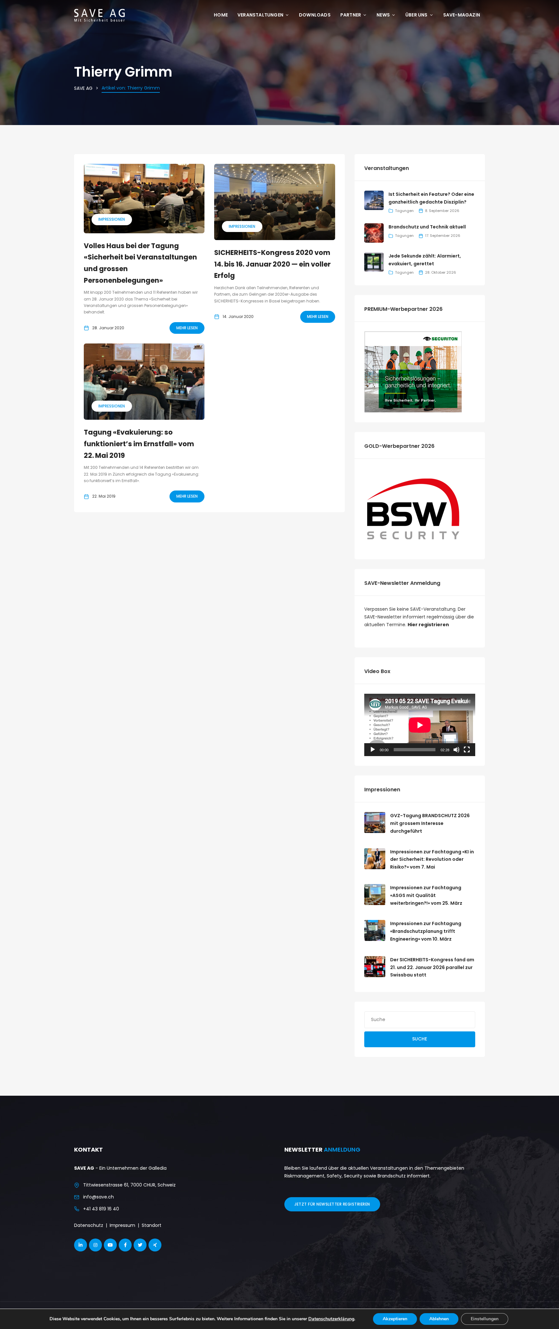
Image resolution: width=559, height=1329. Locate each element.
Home (221, 15)
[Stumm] (456, 749)
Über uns (416, 15)
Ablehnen (439, 1319)
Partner (350, 15)
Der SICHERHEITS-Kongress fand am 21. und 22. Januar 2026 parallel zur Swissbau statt (432, 967)
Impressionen (111, 219)
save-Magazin (461, 15)
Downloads (315, 15)
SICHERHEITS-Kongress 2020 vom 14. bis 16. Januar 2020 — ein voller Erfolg (272, 264)
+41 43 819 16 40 (101, 1209)
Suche (419, 1039)
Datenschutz (88, 1225)
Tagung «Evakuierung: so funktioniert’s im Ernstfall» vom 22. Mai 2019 (139, 443)
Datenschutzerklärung (331, 1319)
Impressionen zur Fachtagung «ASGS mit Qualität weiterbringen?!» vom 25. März (426, 895)
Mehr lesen (187, 328)
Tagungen (404, 210)
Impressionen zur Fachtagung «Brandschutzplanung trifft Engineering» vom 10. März (425, 931)
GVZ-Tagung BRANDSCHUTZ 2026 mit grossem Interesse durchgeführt (430, 823)
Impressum (122, 1225)
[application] (419, 725)
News (383, 15)
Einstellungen (485, 1319)
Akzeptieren (395, 1319)
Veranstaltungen (260, 15)
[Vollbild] (467, 749)
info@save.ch (98, 1197)
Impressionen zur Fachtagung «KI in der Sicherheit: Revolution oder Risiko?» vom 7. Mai (432, 859)
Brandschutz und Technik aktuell (427, 227)
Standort (151, 1225)
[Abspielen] (372, 749)
